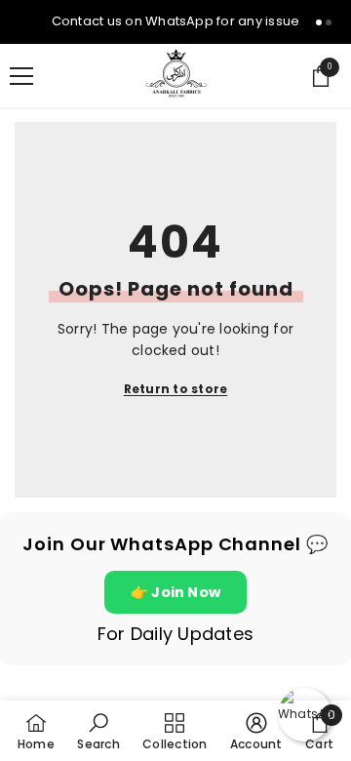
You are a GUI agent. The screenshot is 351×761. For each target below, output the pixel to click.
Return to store (176, 388)
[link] (98, 730)
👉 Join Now (175, 592)
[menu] (21, 76)
